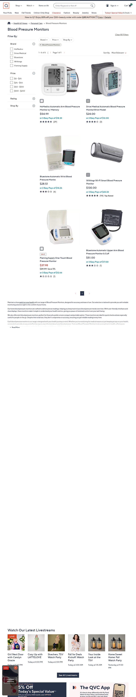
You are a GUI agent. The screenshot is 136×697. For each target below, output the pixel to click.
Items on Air (44, 5)
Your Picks (7, 13)
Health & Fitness (20, 23)
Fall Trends (26, 13)
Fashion (67, 13)
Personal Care (36, 23)
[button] (108, 5)
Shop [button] (18, 5)
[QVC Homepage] (9, 23)
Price (12, 73)
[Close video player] (16, 668)
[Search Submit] (92, 5)
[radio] (41, 101)
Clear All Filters (121, 34)
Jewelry (85, 13)
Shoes (94, 13)
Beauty (76, 13)
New (17, 13)
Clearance (56, 13)
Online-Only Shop (41, 13)
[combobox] (72, 5)
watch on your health (26, 302)
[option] (68, 17)
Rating (13, 98)
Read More (16, 327)
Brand (13, 43)
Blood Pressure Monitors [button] (51, 45)
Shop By (14, 105)
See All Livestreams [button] (68, 675)
